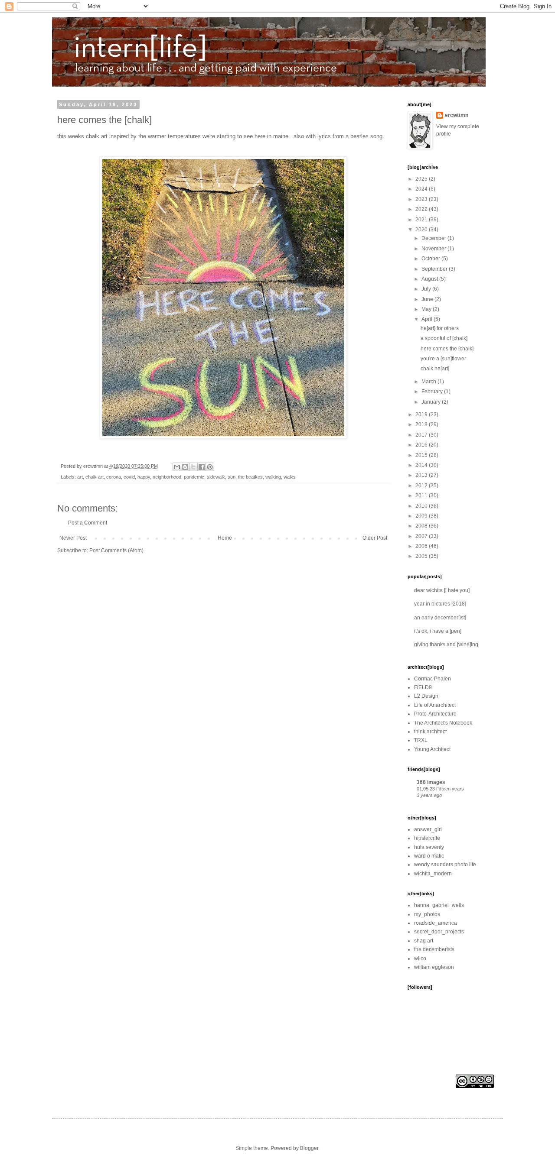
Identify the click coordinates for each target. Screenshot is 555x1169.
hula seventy (429, 847)
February (432, 392)
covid (129, 476)
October (431, 259)
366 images (431, 782)
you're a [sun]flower (443, 359)
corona (113, 476)
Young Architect (432, 749)
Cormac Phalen (432, 679)
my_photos (427, 914)
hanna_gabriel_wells (439, 905)
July (426, 289)
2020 (422, 230)
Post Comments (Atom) (116, 550)
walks (290, 476)
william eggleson (434, 967)
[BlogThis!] (185, 467)
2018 (422, 424)
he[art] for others (440, 328)
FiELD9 (423, 687)
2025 (422, 179)
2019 (422, 414)
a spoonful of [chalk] (444, 338)
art (80, 476)
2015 (422, 455)
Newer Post (73, 538)
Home (225, 538)
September (435, 269)
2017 (422, 435)
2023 (422, 199)
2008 (422, 526)
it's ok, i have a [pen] (437, 631)
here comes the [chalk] (447, 349)
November (434, 249)
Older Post (374, 538)
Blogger (309, 1148)
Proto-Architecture (435, 714)
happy (143, 476)
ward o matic (429, 856)
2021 (422, 220)
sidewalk (216, 476)
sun (231, 476)
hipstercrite (427, 838)
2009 (422, 516)
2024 (422, 189)
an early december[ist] (440, 618)
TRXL (421, 740)
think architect (430, 732)
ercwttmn (456, 115)
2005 (422, 556)
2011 (422, 495)
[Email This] (177, 467)
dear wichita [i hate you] (442, 590)
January (431, 402)
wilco (420, 958)
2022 (422, 209)
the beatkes (250, 476)
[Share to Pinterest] (210, 467)
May (427, 309)
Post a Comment (87, 523)
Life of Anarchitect (435, 705)
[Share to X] (193, 467)
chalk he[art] (435, 369)
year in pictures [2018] (440, 604)
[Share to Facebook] (201, 467)
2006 (422, 546)
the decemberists (434, 949)
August (430, 279)
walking (273, 476)
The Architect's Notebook (443, 723)
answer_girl (428, 829)
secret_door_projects (439, 932)
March (429, 382)
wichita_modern (433, 874)
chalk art (94, 476)
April (427, 319)
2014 (422, 465)
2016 (422, 445)
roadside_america (435, 923)
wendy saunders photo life (445, 864)
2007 (422, 536)
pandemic (194, 476)
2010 (422, 506)
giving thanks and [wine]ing (446, 644)
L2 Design (426, 696)
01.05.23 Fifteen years (440, 788)
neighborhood (167, 476)
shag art (423, 941)
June (427, 299)
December (434, 238)
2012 (422, 485)
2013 (422, 475)
